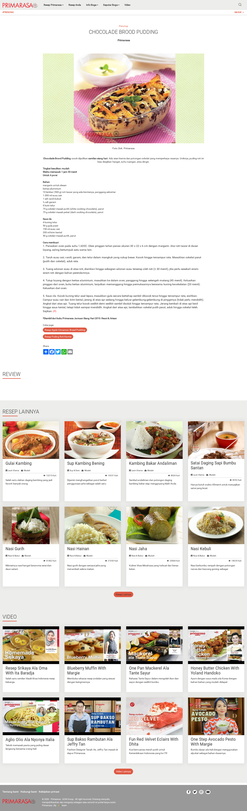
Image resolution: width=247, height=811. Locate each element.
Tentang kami (11, 791)
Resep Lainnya (123, 594)
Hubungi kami (28, 791)
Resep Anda (75, 5)
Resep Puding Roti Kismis (58, 336)
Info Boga (91, 5)
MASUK (238, 12)
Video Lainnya (123, 771)
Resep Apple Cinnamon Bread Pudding (65, 330)
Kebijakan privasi (49, 791)
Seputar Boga (110, 5)
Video (128, 5)
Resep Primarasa (53, 5)
